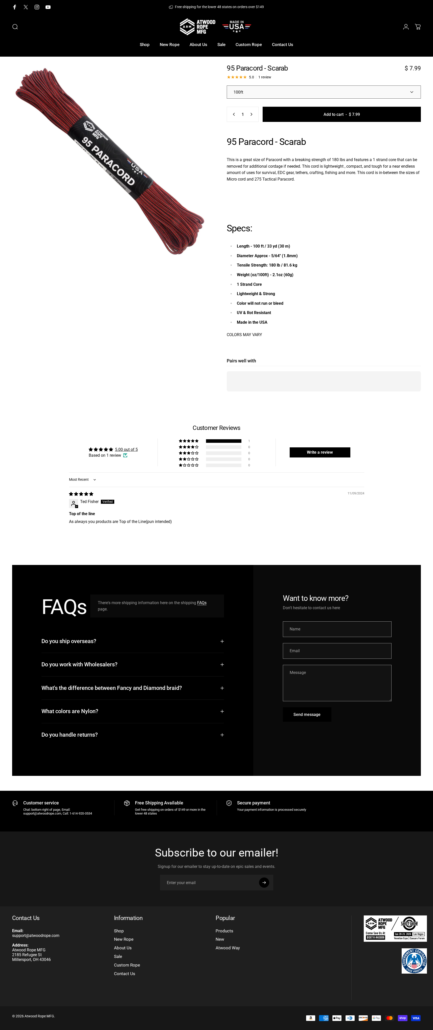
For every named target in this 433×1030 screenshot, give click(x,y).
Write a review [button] (320, 452)
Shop (119, 930)
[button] (189, 441)
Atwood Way (228, 947)
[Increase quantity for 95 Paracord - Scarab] (252, 114)
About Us (123, 947)
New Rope (123, 939)
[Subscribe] (264, 883)
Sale (118, 956)
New (220, 939)
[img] (81, 494)
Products (224, 930)
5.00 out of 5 (126, 449)
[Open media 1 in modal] (109, 162)
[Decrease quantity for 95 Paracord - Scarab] (233, 114)
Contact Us (124, 973)
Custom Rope (127, 965)
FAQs (202, 602)
